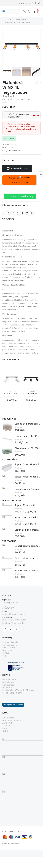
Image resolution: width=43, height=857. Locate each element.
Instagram (16, 629)
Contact (5, 653)
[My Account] (24, 11)
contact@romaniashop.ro (14, 614)
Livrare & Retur (9, 679)
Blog (4, 655)
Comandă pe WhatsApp (21, 196)
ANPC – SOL (7, 723)
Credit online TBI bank (12, 692)
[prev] (35, 82)
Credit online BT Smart (12, 690)
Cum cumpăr (8, 685)
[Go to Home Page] (4, 19)
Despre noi (7, 650)
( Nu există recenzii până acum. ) (17, 99)
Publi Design (15, 843)
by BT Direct (28, 690)
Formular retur (9, 682)
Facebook (4, 213)
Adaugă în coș (19, 168)
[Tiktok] (39, 3)
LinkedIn (13, 213)
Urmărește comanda (11, 720)
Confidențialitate (9, 645)
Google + (18, 213)
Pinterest (22, 213)
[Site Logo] (13, 11)
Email (27, 213)
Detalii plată (7, 687)
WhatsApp (32, 213)
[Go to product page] (12, 379)
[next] (39, 82)
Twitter (9, 213)
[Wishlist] (30, 11)
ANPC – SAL (7, 725)
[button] (4, 11)
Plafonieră (16, 150)
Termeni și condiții (10, 642)
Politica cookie (8, 647)
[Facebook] (31, 3)
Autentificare (8, 717)
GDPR (5, 731)
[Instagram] (35, 3)
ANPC (4, 728)
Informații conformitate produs (15, 205)
